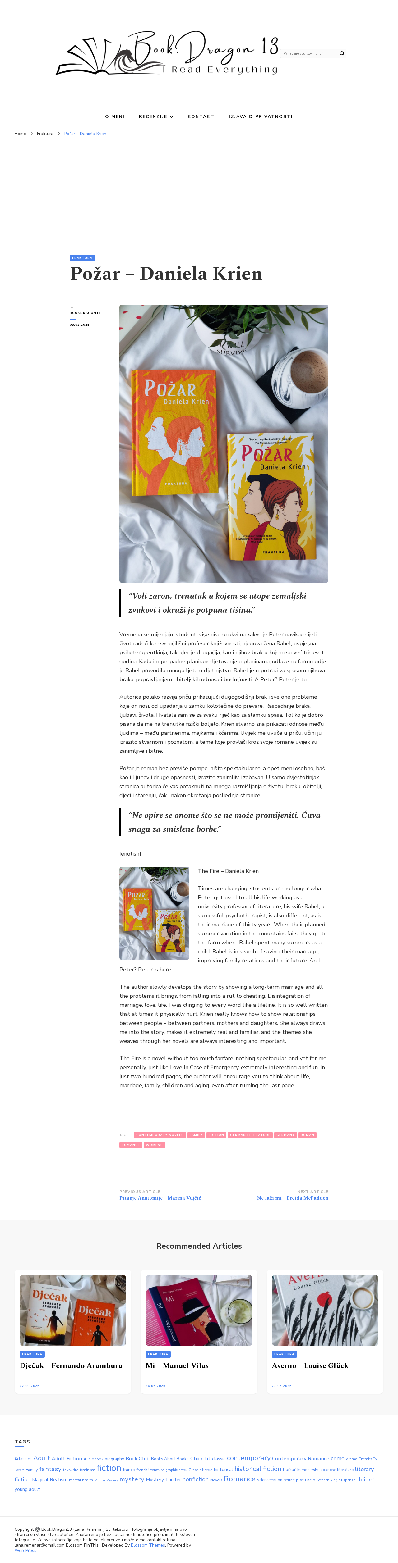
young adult (27, 1489)
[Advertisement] (199, 186)
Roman (307, 1135)
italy (314, 1469)
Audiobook (93, 1458)
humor (303, 1470)
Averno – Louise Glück (310, 1365)
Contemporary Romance (300, 1458)
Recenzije (153, 117)
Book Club (138, 1458)
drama (351, 1458)
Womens (154, 1145)
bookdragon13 (85, 313)
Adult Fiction (67, 1458)
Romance (131, 1145)
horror (289, 1469)
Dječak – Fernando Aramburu (71, 1365)
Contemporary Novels (160, 1135)
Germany (285, 1135)
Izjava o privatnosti (261, 117)
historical (223, 1469)
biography (114, 1459)
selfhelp (291, 1480)
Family (196, 1135)
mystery (131, 1479)
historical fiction (257, 1469)
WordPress (25, 1550)
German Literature (250, 1135)
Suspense (347, 1480)
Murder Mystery (106, 1480)
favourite (70, 1469)
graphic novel (176, 1470)
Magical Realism (49, 1479)
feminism (87, 1470)
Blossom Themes (148, 1545)
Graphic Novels (200, 1470)
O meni (115, 117)
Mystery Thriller (163, 1479)
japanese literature (337, 1470)
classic (218, 1459)
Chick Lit (200, 1458)
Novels (216, 1480)
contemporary (249, 1458)
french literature (150, 1469)
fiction (216, 1135)
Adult (41, 1458)
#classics (23, 1459)
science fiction (269, 1480)
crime (338, 1458)
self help (307, 1480)
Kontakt (201, 117)
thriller (365, 1479)
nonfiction (196, 1479)
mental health (81, 1480)
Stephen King (327, 1480)
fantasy (50, 1469)
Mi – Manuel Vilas (177, 1365)
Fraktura (82, 258)
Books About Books (170, 1459)
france (129, 1470)
